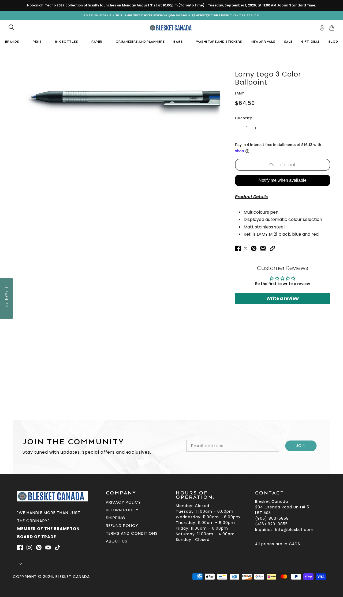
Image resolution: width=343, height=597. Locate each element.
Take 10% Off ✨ (171, 345)
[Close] (246, 240)
